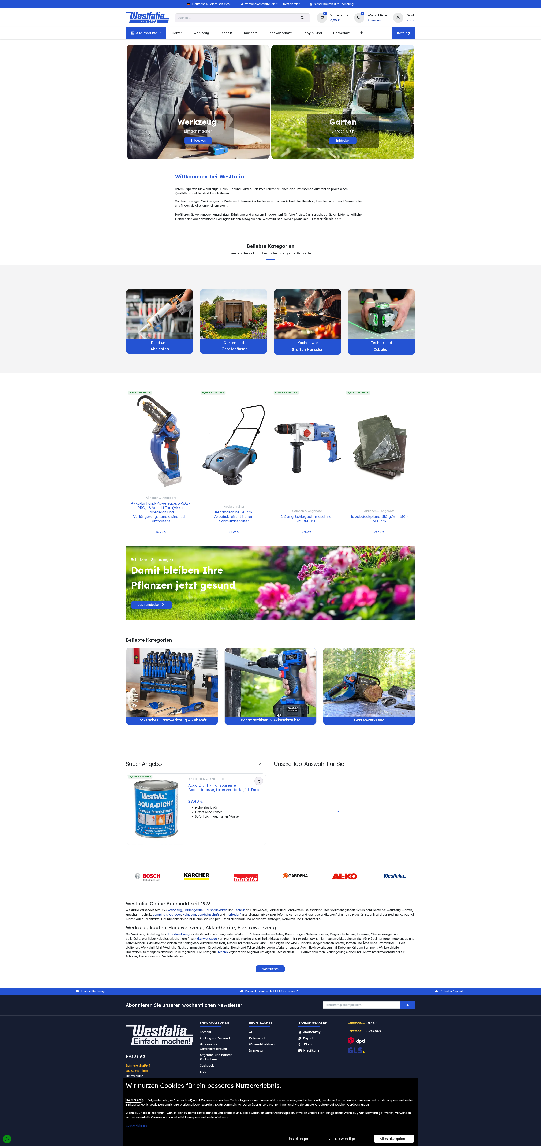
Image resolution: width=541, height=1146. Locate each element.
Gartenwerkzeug (369, 720)
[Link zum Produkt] (159, 314)
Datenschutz (258, 1040)
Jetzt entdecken (149, 605)
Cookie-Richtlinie (136, 1125)
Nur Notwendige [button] (341, 1139)
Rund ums (159, 342)
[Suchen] (302, 18)
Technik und (381, 342)
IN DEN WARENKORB (297, 846)
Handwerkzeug (179, 936)
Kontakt (205, 1034)
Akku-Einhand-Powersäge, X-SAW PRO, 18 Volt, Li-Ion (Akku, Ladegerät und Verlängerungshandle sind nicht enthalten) (161, 512)
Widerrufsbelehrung (263, 1046)
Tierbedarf (233, 917)
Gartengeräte (193, 912)
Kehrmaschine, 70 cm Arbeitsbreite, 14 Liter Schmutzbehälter (234, 516)
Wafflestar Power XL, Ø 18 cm (392, 834)
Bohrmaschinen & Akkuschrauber (270, 720)
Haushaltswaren (215, 912)
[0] (322, 17)
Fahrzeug (189, 917)
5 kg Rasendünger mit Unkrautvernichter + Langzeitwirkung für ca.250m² (296, 830)
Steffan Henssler (307, 349)
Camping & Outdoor (167, 917)
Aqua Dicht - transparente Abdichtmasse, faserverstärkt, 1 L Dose (224, 787)
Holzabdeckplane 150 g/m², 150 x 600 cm (379, 518)
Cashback (207, 1067)
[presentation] (260, 765)
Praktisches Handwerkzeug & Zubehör (172, 720)
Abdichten (159, 348)
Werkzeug (175, 912)
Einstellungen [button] (297, 1139)
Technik (239, 912)
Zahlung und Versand (215, 1040)
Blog (203, 1074)
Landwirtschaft (208, 917)
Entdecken (198, 140)
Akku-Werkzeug (205, 941)
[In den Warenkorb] (258, 781)
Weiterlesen (270, 971)
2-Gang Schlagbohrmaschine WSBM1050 (306, 518)
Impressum (257, 1052)
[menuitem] (146, 33)
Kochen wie (307, 342)
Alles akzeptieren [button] (394, 1139)
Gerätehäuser (233, 348)
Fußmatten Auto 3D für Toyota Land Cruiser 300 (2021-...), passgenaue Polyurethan (344, 830)
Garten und (233, 342)
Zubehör (381, 349)
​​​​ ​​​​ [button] (407, 1007)
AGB (252, 1034)
